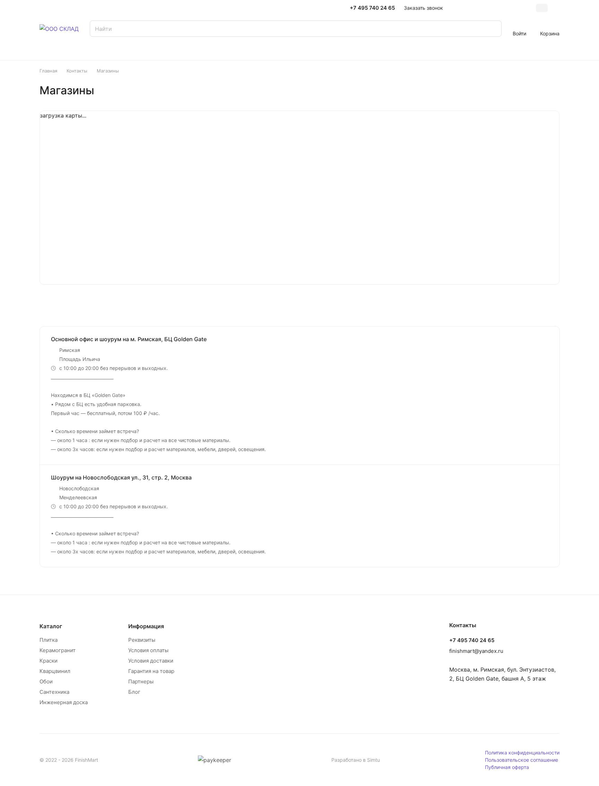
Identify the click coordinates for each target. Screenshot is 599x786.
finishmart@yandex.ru (476, 651)
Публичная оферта (507, 767)
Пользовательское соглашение (521, 760)
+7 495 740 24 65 (372, 8)
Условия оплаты (148, 650)
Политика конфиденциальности (522, 752)
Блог (134, 692)
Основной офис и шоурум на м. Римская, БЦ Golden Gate (129, 339)
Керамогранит (58, 650)
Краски (49, 660)
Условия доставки (150, 660)
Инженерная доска (64, 702)
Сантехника (54, 692)
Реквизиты (141, 640)
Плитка (49, 640)
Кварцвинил (55, 671)
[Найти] (493, 28)
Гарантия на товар (151, 671)
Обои (46, 681)
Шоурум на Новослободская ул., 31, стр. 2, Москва (121, 477)
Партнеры (141, 681)
